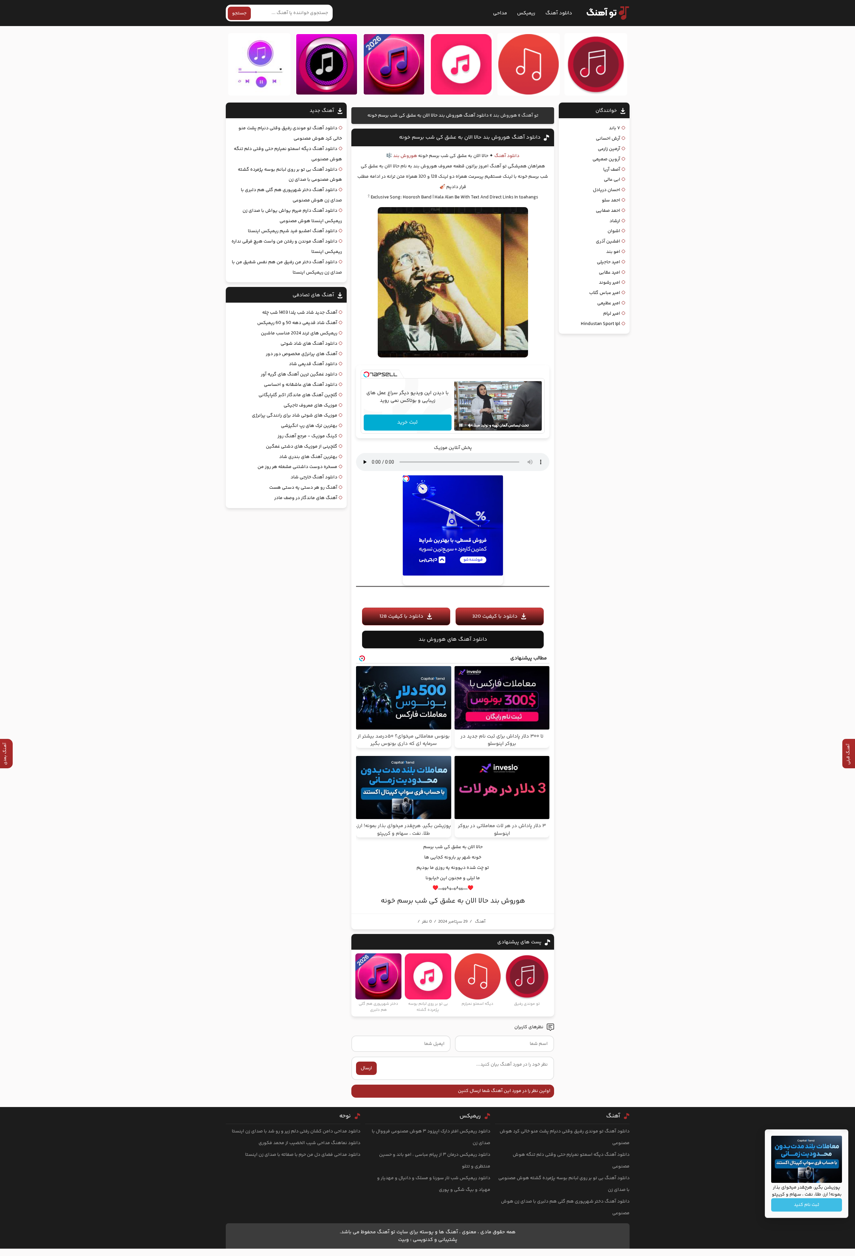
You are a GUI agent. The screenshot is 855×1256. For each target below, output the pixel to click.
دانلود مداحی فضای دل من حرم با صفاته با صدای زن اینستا (302, 1154)
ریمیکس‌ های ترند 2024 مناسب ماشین (299, 333)
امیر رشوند (609, 282)
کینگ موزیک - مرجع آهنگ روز (307, 436)
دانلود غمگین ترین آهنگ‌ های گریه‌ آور (299, 374)
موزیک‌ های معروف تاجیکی (310, 405)
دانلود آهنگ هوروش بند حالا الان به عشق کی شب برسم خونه (470, 137)
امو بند (613, 252)
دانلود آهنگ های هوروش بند (452, 639)
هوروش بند (505, 115)
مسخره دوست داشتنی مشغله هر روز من (297, 467)
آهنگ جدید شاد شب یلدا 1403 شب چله (299, 312)
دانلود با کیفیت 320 (495, 616)
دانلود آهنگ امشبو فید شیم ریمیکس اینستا (292, 231)
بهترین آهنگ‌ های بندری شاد (308, 457)
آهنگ (480, 921)
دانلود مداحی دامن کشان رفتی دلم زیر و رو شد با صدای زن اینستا (296, 1131)
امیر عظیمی (608, 303)
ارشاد (615, 221)
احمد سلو (611, 200)
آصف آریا (611, 169)
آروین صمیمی (606, 159)
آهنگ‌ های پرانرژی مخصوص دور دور (301, 354)
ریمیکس (526, 13)
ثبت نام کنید (806, 1205)
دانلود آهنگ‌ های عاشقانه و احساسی (300, 384)
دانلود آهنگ (558, 13)
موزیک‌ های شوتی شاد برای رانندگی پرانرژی (294, 415)
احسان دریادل (606, 190)
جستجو (239, 13)
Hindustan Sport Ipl (600, 324)
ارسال (366, 1068)
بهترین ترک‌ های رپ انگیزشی (309, 426)
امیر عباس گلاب (604, 293)
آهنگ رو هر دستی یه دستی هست (303, 487)
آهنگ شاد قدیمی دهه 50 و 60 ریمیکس (297, 323)
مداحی (500, 13)
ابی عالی (612, 179)
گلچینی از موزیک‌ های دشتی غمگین (301, 446)
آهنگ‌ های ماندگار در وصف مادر (305, 498)
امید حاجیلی (608, 262)
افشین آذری (608, 241)
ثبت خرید (407, 422)
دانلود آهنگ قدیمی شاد (313, 364)
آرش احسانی (608, 138)
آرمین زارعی (609, 149)
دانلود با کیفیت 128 (401, 616)
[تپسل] (366, 374)
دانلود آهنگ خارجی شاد (314, 477)
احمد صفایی (608, 210)
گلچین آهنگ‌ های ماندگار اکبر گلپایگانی (298, 395)
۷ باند (614, 128)
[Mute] (470, 425)
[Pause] (461, 425)
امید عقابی (609, 272)
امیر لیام (611, 313)
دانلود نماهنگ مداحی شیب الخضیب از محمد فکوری (309, 1143)
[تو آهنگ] (604, 13)
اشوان (614, 231)
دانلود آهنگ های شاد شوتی (309, 343)
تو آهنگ (529, 115)
